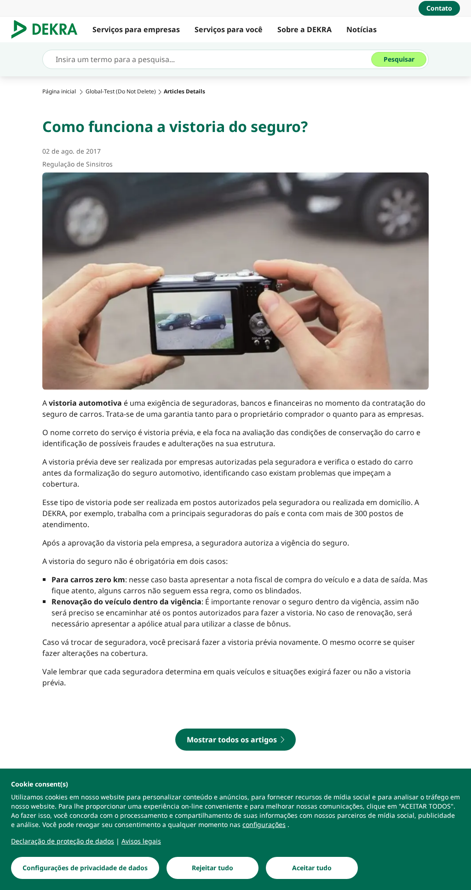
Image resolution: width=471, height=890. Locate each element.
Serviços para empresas (136, 29)
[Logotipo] (48, 29)
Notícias (361, 29)
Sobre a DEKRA (304, 29)
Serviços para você (229, 29)
